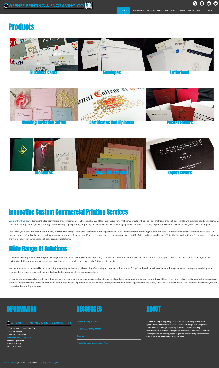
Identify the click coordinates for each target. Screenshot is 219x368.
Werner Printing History (87, 321)
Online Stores (195, 10)
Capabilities (138, 10)
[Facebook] (202, 3)
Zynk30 (41, 362)
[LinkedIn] (208, 3)
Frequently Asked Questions (89, 328)
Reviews (80, 336)
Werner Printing (17, 220)
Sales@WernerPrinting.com (19, 337)
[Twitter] (215, 3)
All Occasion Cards (175, 10)
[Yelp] (195, 3)
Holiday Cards (154, 10)
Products (123, 10)
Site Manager (52, 362)
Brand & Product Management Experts (93, 343)
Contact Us (211, 10)
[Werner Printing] (47, 10)
